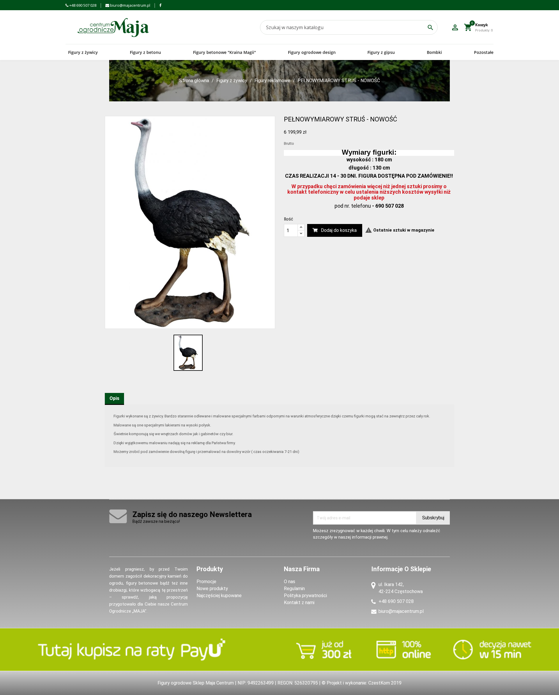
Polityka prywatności (305, 595)
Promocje (206, 581)
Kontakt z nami (299, 602)
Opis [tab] (114, 398)
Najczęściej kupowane (219, 595)
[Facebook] (160, 5)
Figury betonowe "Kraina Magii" (224, 52)
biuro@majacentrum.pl (129, 5)
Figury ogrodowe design (312, 52)
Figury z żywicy (83, 52)
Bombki (434, 52)
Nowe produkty (212, 588)
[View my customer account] (455, 27)
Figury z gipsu (381, 52)
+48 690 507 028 (82, 5)
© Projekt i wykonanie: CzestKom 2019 (361, 683)
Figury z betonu (145, 52)
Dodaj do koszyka (339, 230)
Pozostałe (483, 52)
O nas (289, 581)
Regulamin (294, 588)
